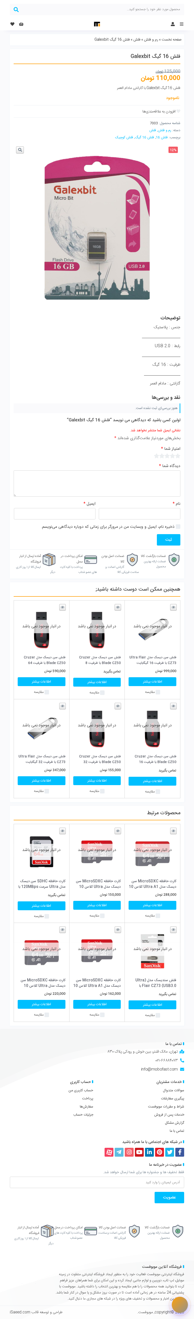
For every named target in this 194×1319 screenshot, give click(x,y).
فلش (136, 40)
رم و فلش (151, 40)
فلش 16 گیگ (144, 137)
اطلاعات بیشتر (152, 682)
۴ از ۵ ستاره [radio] (161, 456)
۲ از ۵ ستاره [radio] (172, 456)
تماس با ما (177, 1131)
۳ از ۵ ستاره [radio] (167, 456)
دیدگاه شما (169, 466)
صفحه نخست (172, 40)
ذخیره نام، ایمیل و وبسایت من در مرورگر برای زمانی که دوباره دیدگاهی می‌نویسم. (108, 526)
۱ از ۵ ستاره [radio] (177, 456)
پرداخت (87, 1099)
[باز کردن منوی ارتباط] (180, 1305)
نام (176, 503)
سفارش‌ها (86, 1107)
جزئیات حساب (83, 1115)
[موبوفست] (97, 24)
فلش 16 (162, 137)
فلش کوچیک (124, 137)
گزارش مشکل (174, 1123)
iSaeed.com (20, 1312)
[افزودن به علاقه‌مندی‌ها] (161, 111)
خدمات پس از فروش (169, 1115)
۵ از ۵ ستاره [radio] (156, 456)
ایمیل (89, 503)
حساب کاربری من (80, 1091)
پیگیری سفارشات (172, 1099)
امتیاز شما (170, 448)
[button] (20, 149)
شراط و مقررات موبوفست (166, 1107)
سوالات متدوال (173, 1091)
